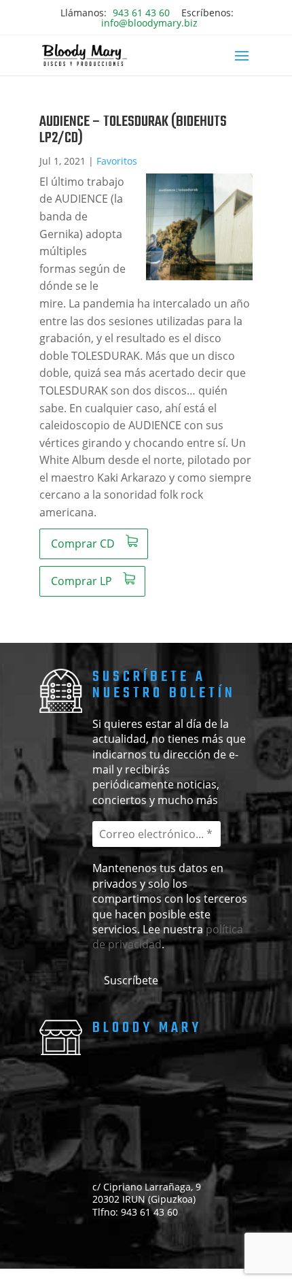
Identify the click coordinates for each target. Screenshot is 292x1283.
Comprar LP (81, 580)
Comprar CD (83, 543)
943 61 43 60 (141, 12)
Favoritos (116, 160)
